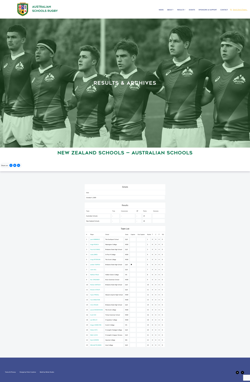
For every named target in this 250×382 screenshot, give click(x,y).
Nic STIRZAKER (95, 280)
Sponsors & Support (208, 9)
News (161, 9)
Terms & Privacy (10, 372)
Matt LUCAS (94, 335)
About (170, 9)
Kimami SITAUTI (95, 290)
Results (180, 9)
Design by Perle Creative (28, 372)
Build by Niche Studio (47, 372)
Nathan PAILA (94, 275)
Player (92, 234)
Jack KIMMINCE (95, 239)
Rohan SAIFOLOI (95, 285)
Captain (133, 234)
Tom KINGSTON (95, 300)
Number (149, 234)
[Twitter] (15, 165)
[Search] (231, 9)
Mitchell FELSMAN (95, 345)
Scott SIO (93, 315)
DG (163, 234)
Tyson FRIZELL (94, 295)
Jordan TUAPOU (95, 264)
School (107, 234)
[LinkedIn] (19, 165)
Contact (224, 9)
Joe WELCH (93, 320)
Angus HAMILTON (95, 325)
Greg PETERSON (95, 259)
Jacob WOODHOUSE (96, 310)
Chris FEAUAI (94, 305)
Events (192, 9)
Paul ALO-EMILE (95, 249)
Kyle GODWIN (94, 340)
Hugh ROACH (94, 244)
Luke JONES (94, 254)
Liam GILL (93, 269)
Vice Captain (141, 234)
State (126, 234)
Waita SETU (93, 330)
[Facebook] (10, 165)
